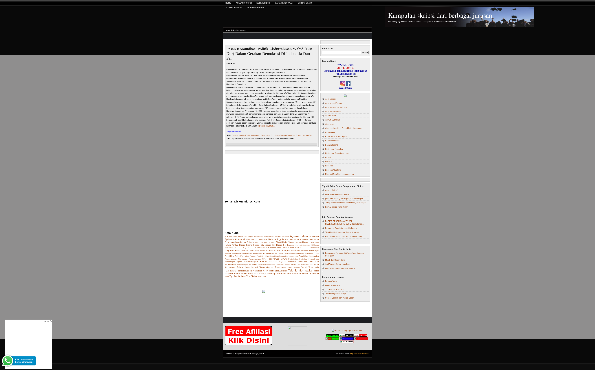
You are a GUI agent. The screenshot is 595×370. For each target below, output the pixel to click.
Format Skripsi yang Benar (336, 207)
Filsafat (279, 242)
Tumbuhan (262, 276)
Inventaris (298, 245)
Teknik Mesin (240, 273)
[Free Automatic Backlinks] (332, 336)
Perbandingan (314, 259)
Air (310, 236)
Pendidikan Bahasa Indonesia (286, 253)
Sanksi (287, 264)
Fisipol (291, 242)
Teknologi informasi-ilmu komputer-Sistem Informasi (293, 273)
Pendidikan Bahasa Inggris (308, 253)
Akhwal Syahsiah (332, 120)
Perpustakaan (230, 264)
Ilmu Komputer (289, 245)
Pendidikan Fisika (263, 256)
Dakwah (250, 242)
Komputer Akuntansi (248, 251)
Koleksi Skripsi (244, 3)
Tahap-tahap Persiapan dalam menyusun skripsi (345, 203)
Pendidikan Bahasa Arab (263, 253)
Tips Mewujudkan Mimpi (335, 294)
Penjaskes (303, 259)
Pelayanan (236, 253)
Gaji (296, 242)
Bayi (286, 239)
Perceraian (273, 262)
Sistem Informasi (266, 267)
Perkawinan (302, 262)
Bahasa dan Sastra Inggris (336, 137)
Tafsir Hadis (314, 267)
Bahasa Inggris (276, 239)
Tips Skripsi (251, 276)
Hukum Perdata (231, 245)
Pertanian (253, 264)
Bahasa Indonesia (259, 239)
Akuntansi (240, 239)
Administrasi (231, 236)
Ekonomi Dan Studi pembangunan (339, 174)
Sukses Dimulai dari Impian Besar (339, 298)
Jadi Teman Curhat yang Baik (337, 264)
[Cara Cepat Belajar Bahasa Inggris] (345, 96)
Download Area (255, 8)
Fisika (284, 242)
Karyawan (307, 245)
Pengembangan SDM (257, 259)
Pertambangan (242, 264)
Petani (260, 264)
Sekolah (254, 267)
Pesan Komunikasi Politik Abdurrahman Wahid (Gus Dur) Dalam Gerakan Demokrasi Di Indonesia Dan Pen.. (269, 53)
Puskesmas (280, 264)
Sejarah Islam (243, 267)
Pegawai (228, 253)
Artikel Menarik (234, 8)
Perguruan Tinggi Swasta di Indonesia (341, 228)
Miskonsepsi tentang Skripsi (337, 194)
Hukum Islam (314, 242)
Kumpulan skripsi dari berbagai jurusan (440, 15)
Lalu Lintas (260, 251)
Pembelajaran (246, 253)
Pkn (273, 264)
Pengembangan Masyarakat (236, 259)
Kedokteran (229, 248)
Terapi (227, 276)
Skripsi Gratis (305, 3)
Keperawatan (261, 248)
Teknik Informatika (300, 270)
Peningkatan (293, 259)
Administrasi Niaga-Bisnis (264, 236)
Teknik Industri (243, 271)
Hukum (305, 242)
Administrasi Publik (282, 236)
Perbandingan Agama (233, 262)
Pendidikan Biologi (233, 256)
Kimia (237, 251)
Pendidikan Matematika (309, 256)
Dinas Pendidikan (260, 242)
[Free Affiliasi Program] (248, 344)
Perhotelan (292, 262)
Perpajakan (314, 262)
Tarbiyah (233, 271)
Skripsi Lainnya (286, 267)
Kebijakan (315, 245)
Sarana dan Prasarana (299, 264)
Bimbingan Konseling (299, 239)
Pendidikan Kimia (292, 256)
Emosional (271, 242)
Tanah (227, 271)
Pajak (317, 251)
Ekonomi (329, 166)
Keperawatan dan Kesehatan (283, 247)
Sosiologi (296, 267)
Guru (300, 242)
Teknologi (262, 274)
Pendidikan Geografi (278, 256)
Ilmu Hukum (277, 245)
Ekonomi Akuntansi (333, 170)
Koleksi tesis (263, 3)
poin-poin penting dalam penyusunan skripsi (344, 199)
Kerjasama (304, 248)
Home (228, 3)
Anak (248, 239)
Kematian (238, 248)
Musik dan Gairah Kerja (335, 260)
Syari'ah (304, 267)
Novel (311, 251)
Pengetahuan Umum (277, 259)
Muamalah (304, 251)
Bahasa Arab (330, 132)
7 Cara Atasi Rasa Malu (335, 289)
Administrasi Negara (245, 236)
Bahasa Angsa (331, 281)
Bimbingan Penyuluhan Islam (337, 153)
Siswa (277, 267)
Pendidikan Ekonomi (248, 256)
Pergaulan (282, 262)
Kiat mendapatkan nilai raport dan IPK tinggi (343, 236)
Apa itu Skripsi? (331, 190)
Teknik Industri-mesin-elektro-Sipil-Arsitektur (268, 271)
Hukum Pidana (245, 245)
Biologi (243, 242)
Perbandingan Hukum (255, 261)
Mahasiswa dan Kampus (277, 250)
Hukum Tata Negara (262, 245)
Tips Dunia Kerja (237, 276)
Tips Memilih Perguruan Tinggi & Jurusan (342, 232)
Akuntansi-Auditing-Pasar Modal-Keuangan (343, 128)
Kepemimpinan (248, 248)
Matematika (295, 251)
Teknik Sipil (253, 274)
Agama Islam (299, 236)
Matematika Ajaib (332, 285)
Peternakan (267, 264)
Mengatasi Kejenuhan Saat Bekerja (340, 268)
